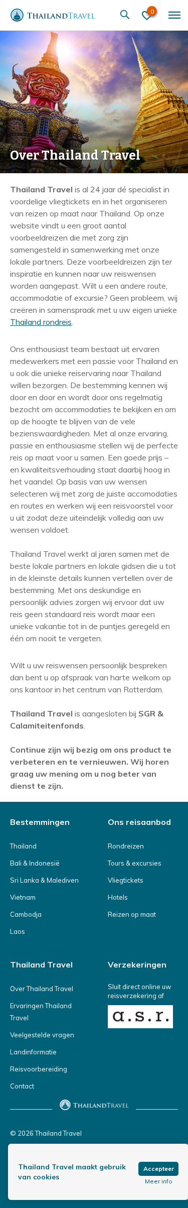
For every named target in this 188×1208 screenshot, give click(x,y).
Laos (17, 931)
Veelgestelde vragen (42, 1035)
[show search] (125, 15)
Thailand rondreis (41, 322)
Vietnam (23, 897)
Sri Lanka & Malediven (44, 880)
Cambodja (26, 914)
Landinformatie (33, 1052)
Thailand (23, 846)
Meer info (158, 1181)
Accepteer (158, 1168)
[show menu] (173, 15)
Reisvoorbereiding (38, 1069)
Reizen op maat (132, 914)
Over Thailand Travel (41, 989)
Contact (22, 1086)
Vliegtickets (125, 880)
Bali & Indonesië (35, 863)
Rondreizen (126, 846)
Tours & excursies (134, 863)
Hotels (118, 897)
